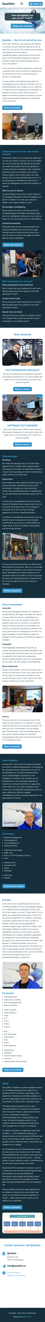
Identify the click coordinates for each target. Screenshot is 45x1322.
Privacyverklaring (13, 1273)
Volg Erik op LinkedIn (12, 1070)
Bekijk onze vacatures (22, 26)
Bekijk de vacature (22, 389)
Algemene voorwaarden (16, 1275)
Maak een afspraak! (12, 746)
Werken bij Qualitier (12, 107)
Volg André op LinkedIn (13, 886)
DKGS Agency (27, 1317)
